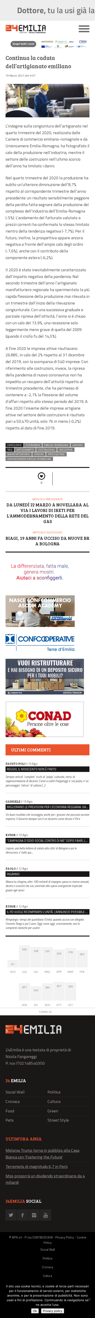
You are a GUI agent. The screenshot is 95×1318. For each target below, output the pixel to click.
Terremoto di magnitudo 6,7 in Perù (37, 1166)
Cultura (54, 1101)
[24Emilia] (37, 29)
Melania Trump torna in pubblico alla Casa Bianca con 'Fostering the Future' (42, 1153)
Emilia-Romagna (56, 445)
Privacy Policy (64, 1237)
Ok (35, 1311)
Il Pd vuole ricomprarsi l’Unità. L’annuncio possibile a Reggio (48, 912)
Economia (33, 445)
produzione (56, 454)
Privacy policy (52, 1311)
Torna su (45, 1012)
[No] (89, 1299)
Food (10, 1111)
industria (66, 450)
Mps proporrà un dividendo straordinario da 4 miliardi (45, 1179)
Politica (54, 1092)
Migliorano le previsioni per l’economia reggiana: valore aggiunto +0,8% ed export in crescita (48, 807)
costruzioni (46, 450)
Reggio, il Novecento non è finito (31, 769)
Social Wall (15, 1092)
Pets (10, 1120)
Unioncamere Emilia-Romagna (29, 459)
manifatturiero (18, 454)
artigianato (25, 450)
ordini (39, 454)
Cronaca (13, 1101)
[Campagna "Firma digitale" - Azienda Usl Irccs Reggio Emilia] (47, 47)
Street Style (58, 1120)
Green (53, 1111)
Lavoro (77, 445)
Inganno (13, 874)
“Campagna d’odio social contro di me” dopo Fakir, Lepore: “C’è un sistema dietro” (48, 840)
